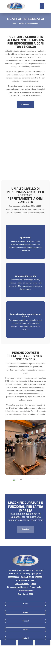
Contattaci (25, 105)
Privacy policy (36, 587)
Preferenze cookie (25, 590)
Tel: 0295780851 (22, 584)
